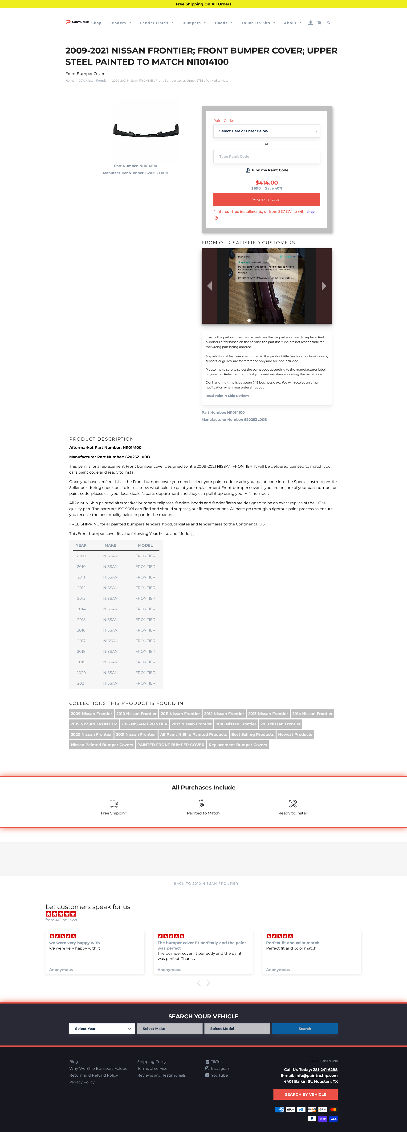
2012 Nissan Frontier (224, 713)
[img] (205, 914)
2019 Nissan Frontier (280, 724)
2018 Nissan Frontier (236, 724)
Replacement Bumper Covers (238, 745)
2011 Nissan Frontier (180, 713)
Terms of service (152, 1068)
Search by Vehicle (305, 1094)
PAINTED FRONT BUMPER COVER (170, 745)
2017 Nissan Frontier (192, 724)
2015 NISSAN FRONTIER (94, 724)
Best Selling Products (252, 734)
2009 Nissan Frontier (91, 713)
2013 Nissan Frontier (268, 713)
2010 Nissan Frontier (93, 80)
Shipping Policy (152, 1061)
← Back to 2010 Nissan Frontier (203, 883)
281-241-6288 (325, 1069)
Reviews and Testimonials (161, 1075)
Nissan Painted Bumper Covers (102, 745)
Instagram (220, 1068)
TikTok (216, 1061)
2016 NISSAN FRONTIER (144, 724)
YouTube (219, 1075)
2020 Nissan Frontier (91, 734)
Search (305, 1028)
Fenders (118, 23)
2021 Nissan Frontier (136, 734)
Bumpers (192, 23)
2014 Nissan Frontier (312, 713)
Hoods (222, 23)
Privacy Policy (82, 1082)
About (291, 23)
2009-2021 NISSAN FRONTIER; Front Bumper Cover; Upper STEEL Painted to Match (171, 80)
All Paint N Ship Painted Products (193, 734)
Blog (73, 1061)
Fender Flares (155, 23)
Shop (96, 23)
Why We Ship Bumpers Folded (98, 1068)
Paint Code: (223, 120)
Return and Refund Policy (93, 1075)
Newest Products (295, 734)
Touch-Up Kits (256, 23)
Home (69, 80)
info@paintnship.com (316, 1075)
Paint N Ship (329, 1060)
